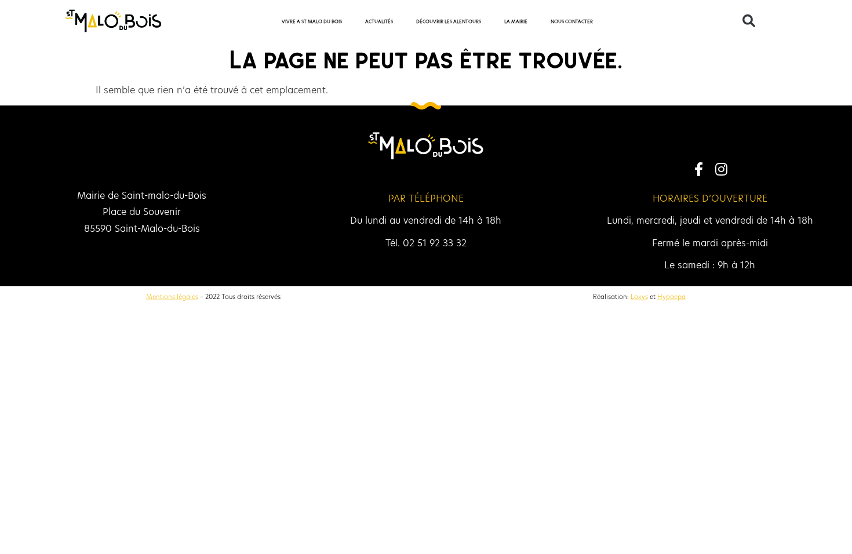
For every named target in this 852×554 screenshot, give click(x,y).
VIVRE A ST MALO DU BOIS (312, 22)
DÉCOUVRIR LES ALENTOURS (448, 22)
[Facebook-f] (699, 169)
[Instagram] (721, 169)
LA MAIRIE (515, 22)
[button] (748, 20)
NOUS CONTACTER (572, 22)
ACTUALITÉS (379, 22)
